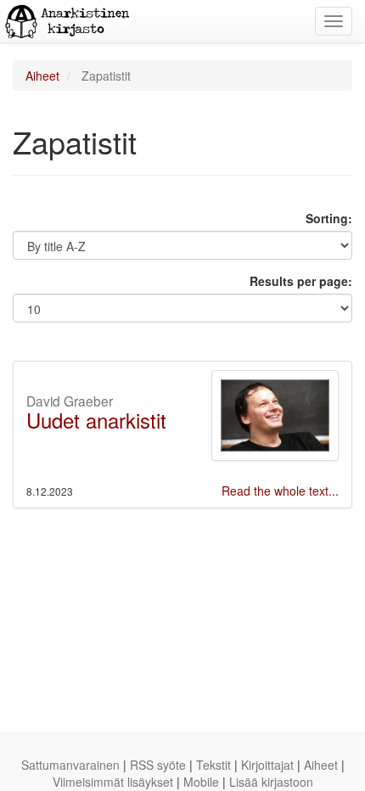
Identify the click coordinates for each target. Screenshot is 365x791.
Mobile (201, 781)
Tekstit (213, 764)
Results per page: (301, 280)
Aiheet (42, 75)
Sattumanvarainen (70, 764)
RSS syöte (158, 764)
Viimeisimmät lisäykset (113, 781)
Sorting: (329, 218)
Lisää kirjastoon (271, 781)
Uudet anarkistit (96, 420)
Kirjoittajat (267, 764)
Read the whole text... (280, 490)
